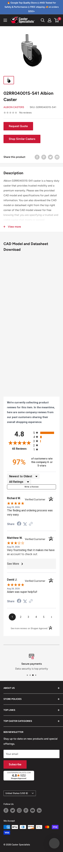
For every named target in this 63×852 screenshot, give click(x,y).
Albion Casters (14, 107)
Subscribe (15, 764)
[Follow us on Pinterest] (25, 810)
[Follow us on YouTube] (32, 810)
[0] (56, 20)
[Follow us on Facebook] (6, 810)
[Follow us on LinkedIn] (39, 810)
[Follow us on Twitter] (12, 810)
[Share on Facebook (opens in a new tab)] (19, 524)
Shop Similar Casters (22, 139)
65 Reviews (21, 448)
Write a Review (31, 487)
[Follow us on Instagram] (19, 810)
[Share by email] (57, 157)
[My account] (49, 20)
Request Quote (18, 126)
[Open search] (43, 20)
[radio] (44, 432)
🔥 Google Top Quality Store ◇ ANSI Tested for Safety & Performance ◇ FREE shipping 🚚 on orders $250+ (32, 7)
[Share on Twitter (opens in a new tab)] (25, 524)
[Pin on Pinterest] (43, 157)
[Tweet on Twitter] (50, 157)
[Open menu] (5, 20)
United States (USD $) (16, 793)
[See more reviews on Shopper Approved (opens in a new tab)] (31, 524)
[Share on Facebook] (37, 157)
